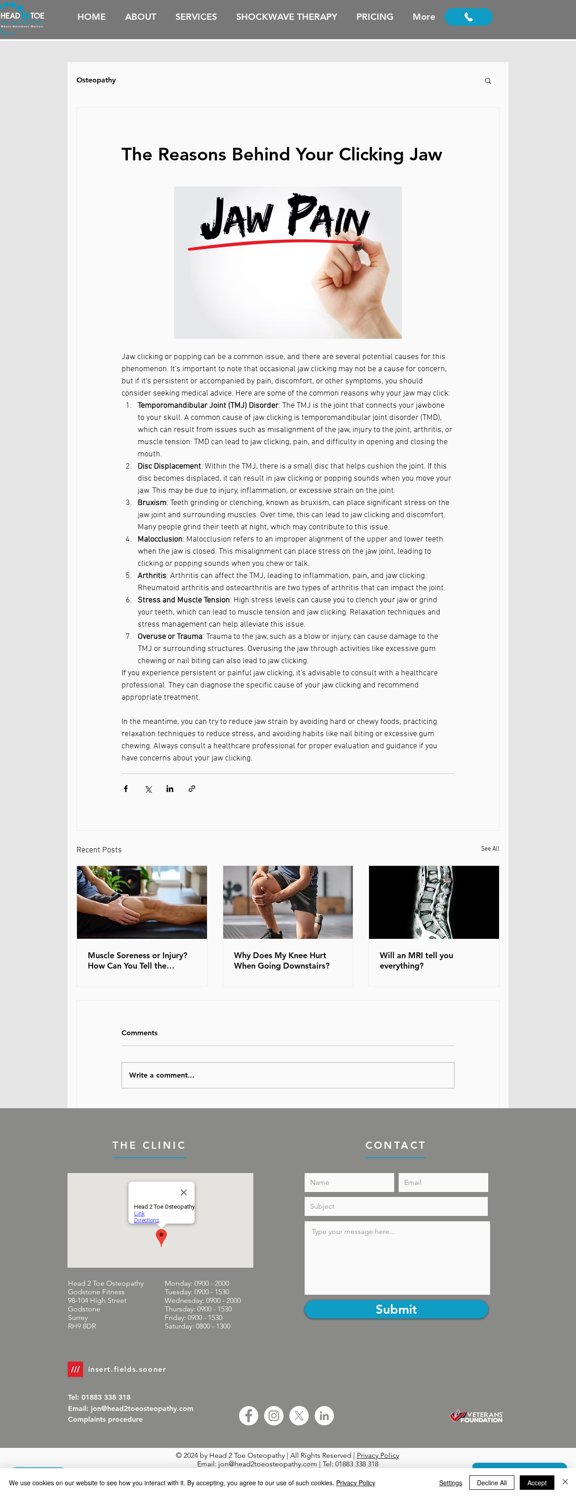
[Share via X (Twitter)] (148, 788)
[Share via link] (192, 788)
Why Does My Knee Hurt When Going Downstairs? (281, 960)
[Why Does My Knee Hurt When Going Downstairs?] (288, 902)
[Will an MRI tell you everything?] (434, 902)
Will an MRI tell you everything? (416, 960)
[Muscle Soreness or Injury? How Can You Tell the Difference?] (142, 902)
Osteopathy (96, 80)
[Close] (565, 1482)
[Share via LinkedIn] (170, 788)
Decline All (492, 1482)
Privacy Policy (378, 1455)
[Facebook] (248, 1415)
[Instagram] (274, 1415)
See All (490, 849)
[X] (299, 1415)
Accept (537, 1482)
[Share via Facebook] (126, 788)
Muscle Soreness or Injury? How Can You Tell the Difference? (137, 960)
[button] (488, 80)
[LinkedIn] (324, 1415)
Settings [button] (450, 1482)
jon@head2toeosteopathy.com (267, 1464)
